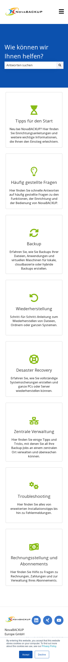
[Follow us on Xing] (47, 620)
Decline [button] (42, 654)
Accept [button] (25, 654)
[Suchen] (59, 65)
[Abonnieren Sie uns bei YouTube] (58, 620)
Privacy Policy (49, 646)
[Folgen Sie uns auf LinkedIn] (36, 620)
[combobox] (30, 65)
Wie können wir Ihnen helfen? (26, 51)
